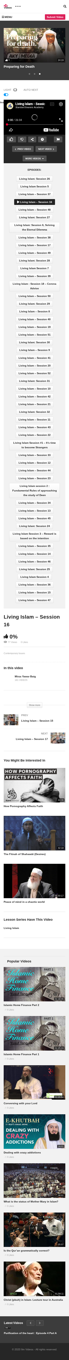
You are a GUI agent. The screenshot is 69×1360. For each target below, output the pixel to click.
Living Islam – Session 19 (35, 326)
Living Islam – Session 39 (35, 276)
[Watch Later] (42, 139)
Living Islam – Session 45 (35, 518)
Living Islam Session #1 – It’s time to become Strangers (34, 445)
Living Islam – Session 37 (35, 194)
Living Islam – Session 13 (35, 510)
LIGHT (7, 89)
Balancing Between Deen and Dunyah (33, 66)
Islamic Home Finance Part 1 (21, 1054)
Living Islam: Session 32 (34, 411)
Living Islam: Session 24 (34, 526)
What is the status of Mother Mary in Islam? (31, 1201)
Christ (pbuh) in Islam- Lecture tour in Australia (33, 1299)
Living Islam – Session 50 (35, 296)
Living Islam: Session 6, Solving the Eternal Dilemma (34, 227)
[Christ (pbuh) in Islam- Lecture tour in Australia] (34, 1279)
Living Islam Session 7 (34, 268)
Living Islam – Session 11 (34, 419)
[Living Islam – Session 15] (34, 723)
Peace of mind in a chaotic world (24, 901)
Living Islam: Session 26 (34, 178)
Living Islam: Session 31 (34, 380)
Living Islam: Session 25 (34, 569)
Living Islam (11, 928)
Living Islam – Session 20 (35, 365)
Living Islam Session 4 (34, 576)
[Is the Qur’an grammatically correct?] (34, 1230)
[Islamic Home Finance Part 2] (34, 984)
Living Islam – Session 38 (35, 237)
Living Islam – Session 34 (35, 502)
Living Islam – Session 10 (35, 388)
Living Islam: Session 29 (34, 303)
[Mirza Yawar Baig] (8, 678)
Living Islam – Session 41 (35, 357)
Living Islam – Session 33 (35, 455)
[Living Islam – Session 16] (34, 785)
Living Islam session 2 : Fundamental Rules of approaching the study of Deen (34, 490)
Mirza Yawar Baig (25, 676)
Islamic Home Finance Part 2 (21, 1005)
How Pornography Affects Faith (23, 806)
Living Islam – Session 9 (34, 350)
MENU (8, 17)
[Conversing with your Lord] (34, 1082)
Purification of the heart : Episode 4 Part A (30, 1333)
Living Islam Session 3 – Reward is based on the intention (34, 536)
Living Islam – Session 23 (35, 478)
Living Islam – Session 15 (35, 592)
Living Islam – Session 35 (35, 546)
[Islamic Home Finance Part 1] (34, 1033)
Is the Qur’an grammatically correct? (26, 1250)
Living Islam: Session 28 (34, 260)
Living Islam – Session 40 (35, 319)
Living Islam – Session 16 (35, 202)
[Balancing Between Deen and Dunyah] (34, 45)
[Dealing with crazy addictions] (34, 1131)
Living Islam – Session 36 (35, 584)
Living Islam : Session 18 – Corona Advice (34, 286)
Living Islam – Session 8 (34, 311)
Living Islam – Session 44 (35, 470)
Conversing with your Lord (20, 1103)
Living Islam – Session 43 (35, 427)
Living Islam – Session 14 (35, 553)
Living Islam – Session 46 (35, 561)
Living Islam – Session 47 (35, 600)
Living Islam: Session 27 (34, 217)
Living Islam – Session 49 (35, 252)
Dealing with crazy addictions (22, 1152)
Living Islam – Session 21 (35, 404)
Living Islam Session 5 (34, 186)
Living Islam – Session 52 (35, 373)
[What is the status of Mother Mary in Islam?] (34, 1180)
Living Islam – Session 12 (35, 462)
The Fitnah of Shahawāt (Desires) (25, 854)
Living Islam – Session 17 (35, 245)
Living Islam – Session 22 (35, 434)
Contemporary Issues (14, 653)
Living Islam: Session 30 (34, 342)
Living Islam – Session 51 (35, 334)
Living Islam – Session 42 (35, 396)
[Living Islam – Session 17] (34, 742)
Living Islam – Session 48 (35, 209)
